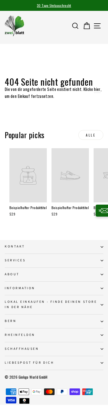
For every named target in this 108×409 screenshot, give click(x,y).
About (12, 274)
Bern (10, 321)
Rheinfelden (20, 335)
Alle (91, 135)
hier (97, 89)
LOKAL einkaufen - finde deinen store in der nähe (51, 304)
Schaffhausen (22, 348)
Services (15, 260)
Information (20, 288)
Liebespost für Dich (29, 362)
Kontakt (15, 246)
